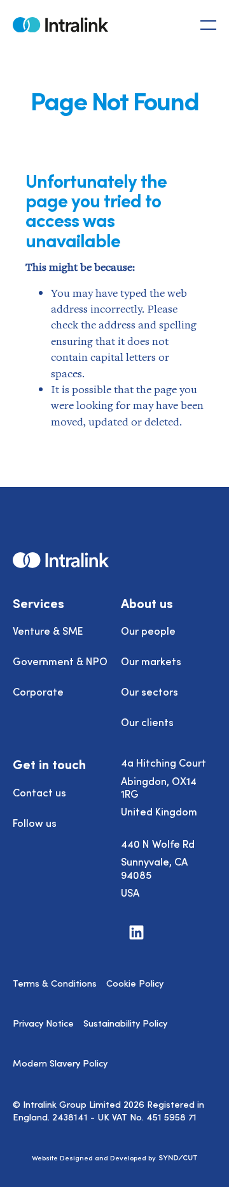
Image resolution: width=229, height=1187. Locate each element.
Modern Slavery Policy (60, 1062)
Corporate (38, 691)
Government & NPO (60, 661)
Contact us (39, 792)
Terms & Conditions (55, 982)
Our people (148, 630)
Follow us (35, 822)
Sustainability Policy (125, 1022)
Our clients (147, 722)
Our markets (151, 661)
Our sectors (149, 691)
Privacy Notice (43, 1022)
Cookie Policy (134, 982)
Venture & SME (48, 630)
